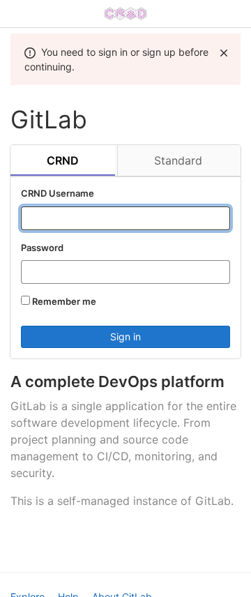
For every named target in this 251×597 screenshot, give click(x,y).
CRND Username (57, 193)
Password (42, 247)
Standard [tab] (178, 160)
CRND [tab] (63, 160)
